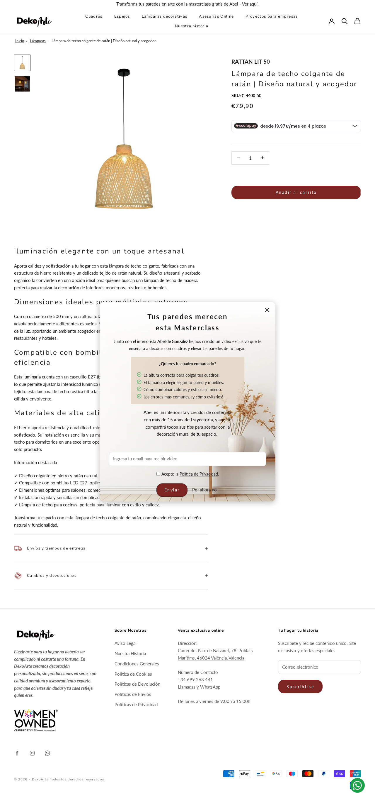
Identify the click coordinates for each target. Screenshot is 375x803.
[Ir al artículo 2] (22, 84)
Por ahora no (204, 490)
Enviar (172, 490)
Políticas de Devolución (137, 684)
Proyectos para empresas (272, 16)
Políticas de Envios (133, 694)
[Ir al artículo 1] (22, 63)
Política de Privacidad (199, 473)
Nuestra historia (191, 25)
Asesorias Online (216, 16)
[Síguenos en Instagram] (32, 753)
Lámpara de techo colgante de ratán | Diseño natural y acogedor (104, 40)
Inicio (19, 40)
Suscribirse (300, 686)
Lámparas (38, 40)
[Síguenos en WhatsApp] (47, 753)
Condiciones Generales (137, 663)
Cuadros (93, 16)
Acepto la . (189, 473)
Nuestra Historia (130, 653)
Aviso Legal (126, 643)
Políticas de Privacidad (136, 704)
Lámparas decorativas (164, 16)
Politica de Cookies (133, 674)
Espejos (122, 16)
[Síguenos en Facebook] (17, 753)
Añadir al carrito (296, 192)
